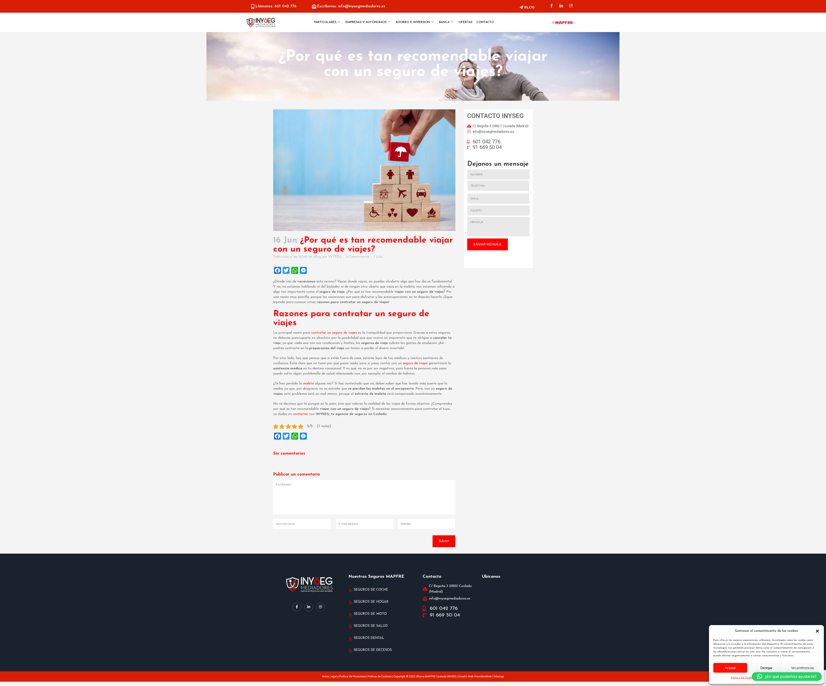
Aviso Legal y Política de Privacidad (344, 676)
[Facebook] (551, 6)
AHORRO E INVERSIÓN (413, 22)
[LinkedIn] (561, 6)
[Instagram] (571, 6)
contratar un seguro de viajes (334, 332)
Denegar (766, 668)
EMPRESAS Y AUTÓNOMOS (366, 22)
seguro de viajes (415, 363)
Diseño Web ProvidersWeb (475, 676)
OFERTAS (465, 22)
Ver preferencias (802, 668)
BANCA (444, 22)
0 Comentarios (357, 257)
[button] (817, 631)
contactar (300, 414)
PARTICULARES (325, 22)
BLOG (529, 7)
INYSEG (335, 257)
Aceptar (730, 668)
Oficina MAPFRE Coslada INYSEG (436, 676)
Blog (317, 257)
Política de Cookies (742, 678)
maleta (308, 383)
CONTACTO (485, 22)
